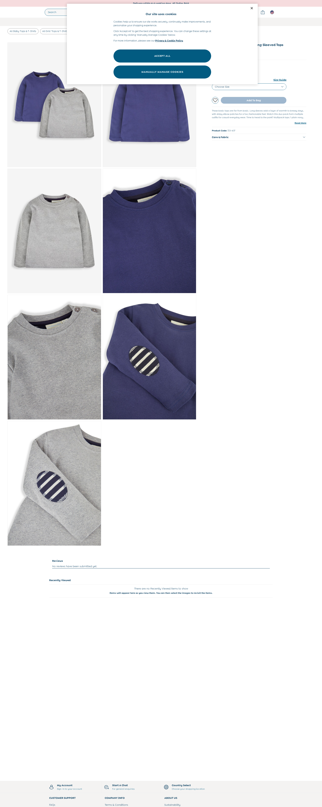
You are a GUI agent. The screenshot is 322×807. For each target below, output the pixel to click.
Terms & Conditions (116, 804)
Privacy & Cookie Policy (169, 40)
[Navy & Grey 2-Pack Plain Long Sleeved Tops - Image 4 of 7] (149, 231)
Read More (300, 123)
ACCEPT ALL (162, 55)
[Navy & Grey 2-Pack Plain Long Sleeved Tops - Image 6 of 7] (149, 357)
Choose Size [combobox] (222, 86)
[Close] (252, 8)
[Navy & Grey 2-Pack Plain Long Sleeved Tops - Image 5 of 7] (54, 357)
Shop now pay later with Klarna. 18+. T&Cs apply (161, 3)
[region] (162, 44)
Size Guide (279, 80)
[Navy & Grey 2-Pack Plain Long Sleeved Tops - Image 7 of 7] (54, 483)
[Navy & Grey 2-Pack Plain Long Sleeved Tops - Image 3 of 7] (54, 231)
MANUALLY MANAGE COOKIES (162, 71)
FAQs (52, 804)
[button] (259, 137)
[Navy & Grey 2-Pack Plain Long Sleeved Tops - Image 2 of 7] (149, 105)
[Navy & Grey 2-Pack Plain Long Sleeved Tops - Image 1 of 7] (54, 105)
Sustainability (172, 804)
